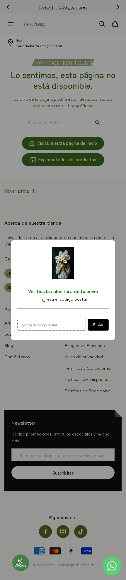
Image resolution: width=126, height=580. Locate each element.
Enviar (98, 325)
